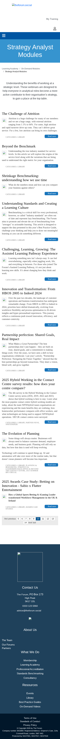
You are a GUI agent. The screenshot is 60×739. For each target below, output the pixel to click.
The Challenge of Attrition (20, 114)
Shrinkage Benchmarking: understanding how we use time (24, 178)
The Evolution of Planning (20, 433)
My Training (52, 19)
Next (30, 522)
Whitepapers (12, 424)
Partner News (32, 423)
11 (43, 519)
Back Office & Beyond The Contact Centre (22, 470)
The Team (7, 640)
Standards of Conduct (30, 721)
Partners (6, 648)
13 (53, 519)
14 (25, 522)
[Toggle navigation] (4, 35)
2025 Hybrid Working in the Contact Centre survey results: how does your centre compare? (28, 384)
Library (21, 137)
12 (48, 519)
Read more (52, 136)
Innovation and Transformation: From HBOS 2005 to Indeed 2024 (28, 291)
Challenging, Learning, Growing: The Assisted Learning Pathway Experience (30, 251)
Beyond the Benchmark (19, 146)
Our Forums (8, 644)
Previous (12, 519)
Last (34, 522)
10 (38, 519)
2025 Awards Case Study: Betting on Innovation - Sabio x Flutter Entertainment (28, 486)
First (6, 519)
